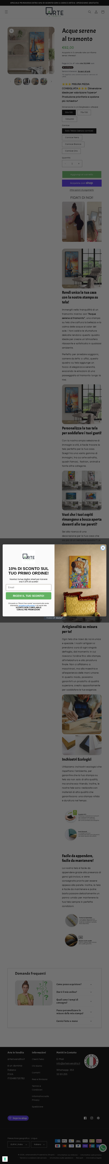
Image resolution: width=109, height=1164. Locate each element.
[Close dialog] (103, 547)
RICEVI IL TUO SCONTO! (28, 595)
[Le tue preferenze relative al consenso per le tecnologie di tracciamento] (5, 1159)
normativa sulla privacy (27, 605)
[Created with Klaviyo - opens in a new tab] (54, 618)
